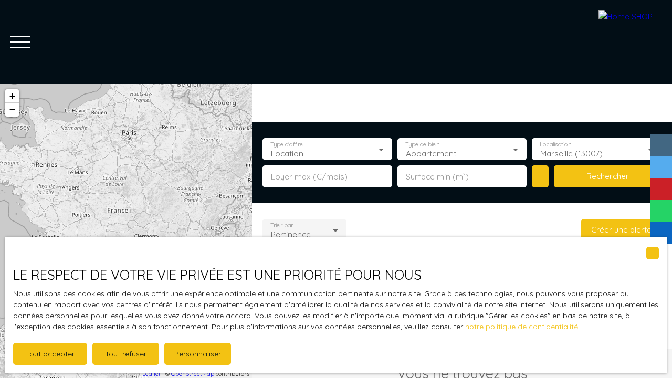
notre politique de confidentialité (521, 326)
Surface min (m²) (437, 177)
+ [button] (12, 95)
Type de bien (422, 144)
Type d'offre (286, 144)
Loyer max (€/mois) (309, 177)
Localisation (556, 144)
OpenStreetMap (192, 373)
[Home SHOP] (630, 42)
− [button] (12, 109)
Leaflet (151, 373)
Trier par (281, 225)
